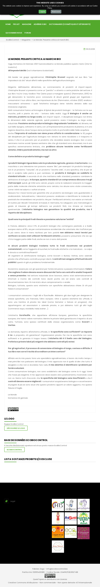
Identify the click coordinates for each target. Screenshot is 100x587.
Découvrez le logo (16, 428)
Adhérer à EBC (40, 24)
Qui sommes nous (13, 33)
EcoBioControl (12, 39)
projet (16, 24)
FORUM (28, 33)
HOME (8, 24)
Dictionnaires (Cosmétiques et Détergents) (70, 24)
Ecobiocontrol (14, 449)
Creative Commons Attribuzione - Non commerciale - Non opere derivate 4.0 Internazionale (50, 582)
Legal (12, 501)
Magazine (26, 24)
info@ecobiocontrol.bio (57, 569)
